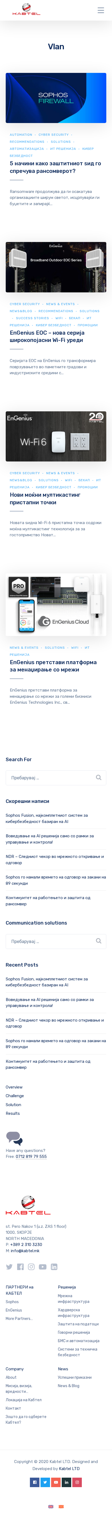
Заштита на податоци (78, 1324)
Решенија (67, 1287)
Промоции (88, 325)
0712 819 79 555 (31, 1156)
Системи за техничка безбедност (77, 1352)
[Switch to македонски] (61, 1507)
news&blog (21, 311)
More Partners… (19, 1318)
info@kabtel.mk (25, 1250)
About (11, 1377)
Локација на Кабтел (24, 1400)
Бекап (74, 318)
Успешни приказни (75, 1377)
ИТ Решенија (63, 149)
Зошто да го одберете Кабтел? (26, 1420)
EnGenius (14, 1310)
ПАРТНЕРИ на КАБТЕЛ (19, 1290)
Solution (13, 1104)
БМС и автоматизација (78, 1341)
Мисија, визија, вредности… (19, 1389)
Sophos (12, 1302)
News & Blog (68, 1386)
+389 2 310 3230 (25, 1244)
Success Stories (32, 318)
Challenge (15, 1095)
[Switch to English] (51, 1507)
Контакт (13, 1408)
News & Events (60, 304)
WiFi (59, 318)
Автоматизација (27, 149)
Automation (21, 135)
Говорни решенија (74, 1332)
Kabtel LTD (69, 1468)
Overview (14, 1087)
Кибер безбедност (53, 325)
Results (13, 1113)
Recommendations (27, 142)
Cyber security (54, 135)
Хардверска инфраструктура (73, 1313)
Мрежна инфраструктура (73, 1299)
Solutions (61, 142)
